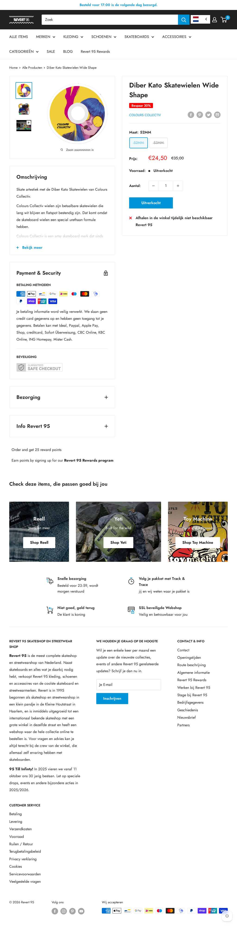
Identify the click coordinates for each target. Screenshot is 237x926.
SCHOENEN (101, 36)
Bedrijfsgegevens (190, 702)
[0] (224, 19)
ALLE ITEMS (18, 36)
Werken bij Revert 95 (193, 687)
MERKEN (43, 36)
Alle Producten (32, 67)
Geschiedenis (187, 710)
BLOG (68, 51)
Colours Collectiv (145, 115)
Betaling (15, 814)
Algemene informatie (193, 672)
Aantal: (135, 185)
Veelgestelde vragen (25, 881)
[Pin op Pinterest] (199, 114)
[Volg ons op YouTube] (81, 911)
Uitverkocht (151, 202)
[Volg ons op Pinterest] (72, 911)
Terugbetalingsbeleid (25, 851)
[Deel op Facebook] (191, 114)
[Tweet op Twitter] (208, 114)
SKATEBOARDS (137, 36)
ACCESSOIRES (174, 36)
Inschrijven (112, 698)
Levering (15, 821)
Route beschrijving (191, 665)
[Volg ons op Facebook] (55, 911)
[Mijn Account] (214, 19)
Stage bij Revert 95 (192, 695)
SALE (51, 51)
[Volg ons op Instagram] (63, 911)
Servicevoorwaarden (25, 874)
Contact (183, 650)
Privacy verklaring (23, 859)
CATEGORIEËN (21, 51)
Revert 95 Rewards (95, 51)
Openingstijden (189, 657)
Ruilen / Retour (21, 844)
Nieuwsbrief (186, 717)
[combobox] (110, 20)
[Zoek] (184, 20)
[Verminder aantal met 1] (153, 186)
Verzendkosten (20, 829)
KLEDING (70, 36)
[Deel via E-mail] (217, 114)
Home (13, 67)
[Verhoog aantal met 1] (178, 186)
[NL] (200, 19)
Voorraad (16, 836)
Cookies (15, 866)
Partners (183, 725)
